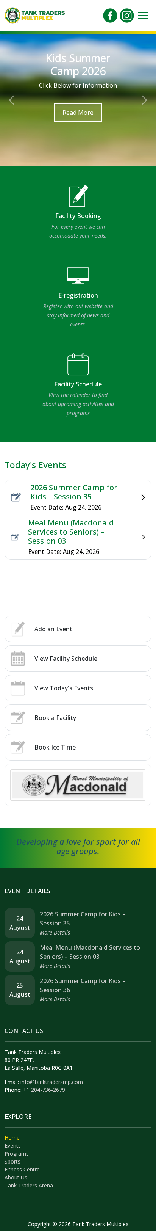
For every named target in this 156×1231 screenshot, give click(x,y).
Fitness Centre (22, 1169)
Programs (17, 1153)
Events (13, 1145)
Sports (12, 1161)
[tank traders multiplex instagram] (126, 15)
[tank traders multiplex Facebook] (110, 15)
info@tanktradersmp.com (51, 1081)
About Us (16, 1177)
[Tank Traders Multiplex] (35, 15)
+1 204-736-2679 (44, 1089)
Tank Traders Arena (29, 1185)
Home (12, 1137)
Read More (78, 112)
